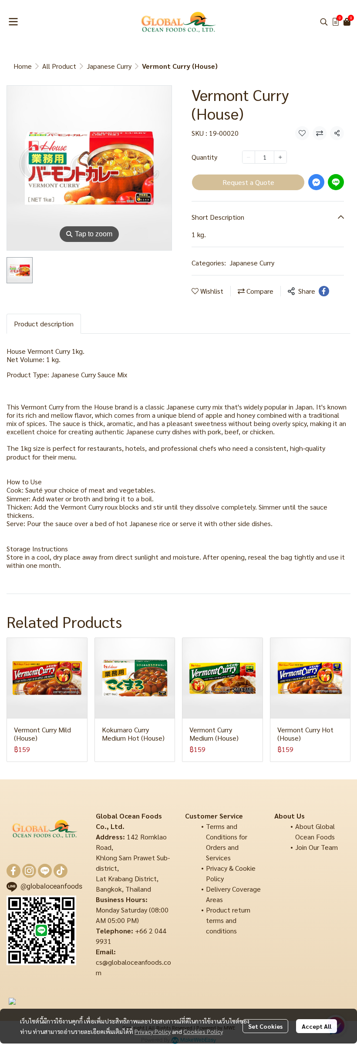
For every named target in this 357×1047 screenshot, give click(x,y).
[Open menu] (13, 21)
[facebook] (13, 871)
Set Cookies (265, 1026)
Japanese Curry (109, 65)
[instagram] (29, 871)
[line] (45, 871)
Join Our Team (316, 847)
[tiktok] (60, 871)
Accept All (316, 1026)
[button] (324, 22)
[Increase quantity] (280, 157)
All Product (59, 65)
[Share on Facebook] (324, 291)
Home (22, 65)
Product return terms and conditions (228, 920)
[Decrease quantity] (248, 157)
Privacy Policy (153, 1031)
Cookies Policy (203, 1031)
